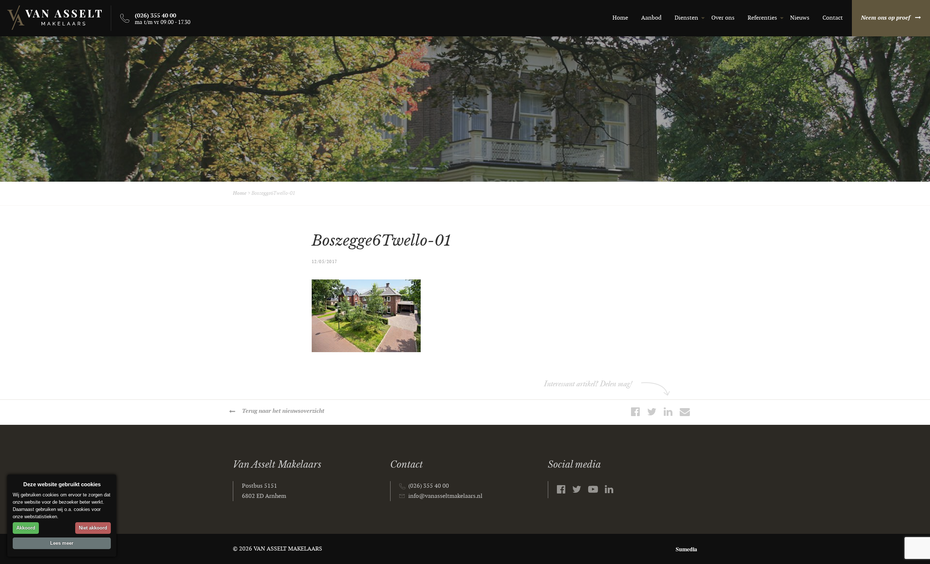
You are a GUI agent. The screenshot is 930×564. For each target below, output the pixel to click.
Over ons (723, 18)
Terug (283, 411)
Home (620, 18)
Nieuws (799, 18)
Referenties (762, 18)
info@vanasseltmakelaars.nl (445, 496)
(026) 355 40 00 (428, 486)
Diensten (686, 18)
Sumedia (686, 549)
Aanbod (651, 18)
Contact (832, 18)
